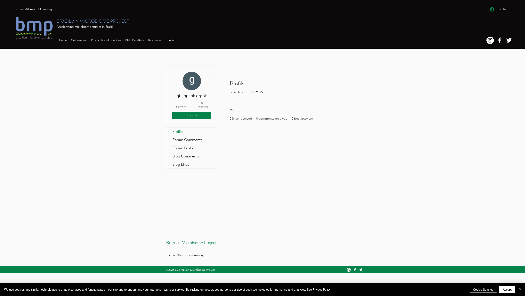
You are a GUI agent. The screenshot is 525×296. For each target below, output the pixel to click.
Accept (507, 289)
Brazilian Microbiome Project (191, 242)
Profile (177, 131)
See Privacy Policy (319, 289)
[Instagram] (490, 40)
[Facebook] (499, 40)
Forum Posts (182, 148)
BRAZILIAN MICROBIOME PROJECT (93, 21)
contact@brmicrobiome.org (34, 9)
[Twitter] (509, 40)
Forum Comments (187, 140)
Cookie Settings (483, 289)
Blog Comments (185, 156)
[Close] (520, 289)
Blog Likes (180, 164)
